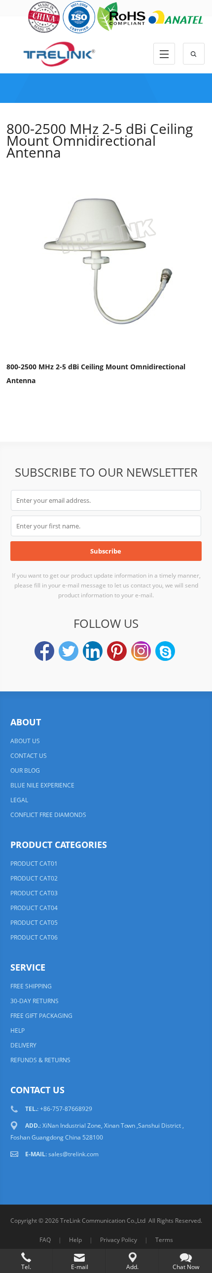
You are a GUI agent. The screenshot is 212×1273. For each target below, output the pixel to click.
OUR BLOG (25, 770)
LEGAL (19, 800)
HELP (17, 1030)
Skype (165, 651)
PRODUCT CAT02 (34, 878)
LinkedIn (93, 651)
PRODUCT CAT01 (34, 863)
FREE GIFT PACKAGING (41, 1016)
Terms (164, 1240)
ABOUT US (25, 741)
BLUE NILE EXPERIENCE (42, 785)
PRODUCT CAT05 (34, 922)
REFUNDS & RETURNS (40, 1060)
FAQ (45, 1240)
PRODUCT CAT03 (34, 893)
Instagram (141, 651)
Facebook (44, 651)
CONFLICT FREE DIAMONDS (48, 815)
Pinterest (117, 651)
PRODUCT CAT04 (34, 908)
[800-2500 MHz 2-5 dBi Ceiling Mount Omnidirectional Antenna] (105, 258)
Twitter (68, 651)
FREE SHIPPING (31, 986)
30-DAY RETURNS (34, 1001)
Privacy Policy (118, 1240)
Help (75, 1240)
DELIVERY (23, 1045)
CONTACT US (28, 755)
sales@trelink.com (73, 1154)
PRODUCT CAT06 (34, 937)
